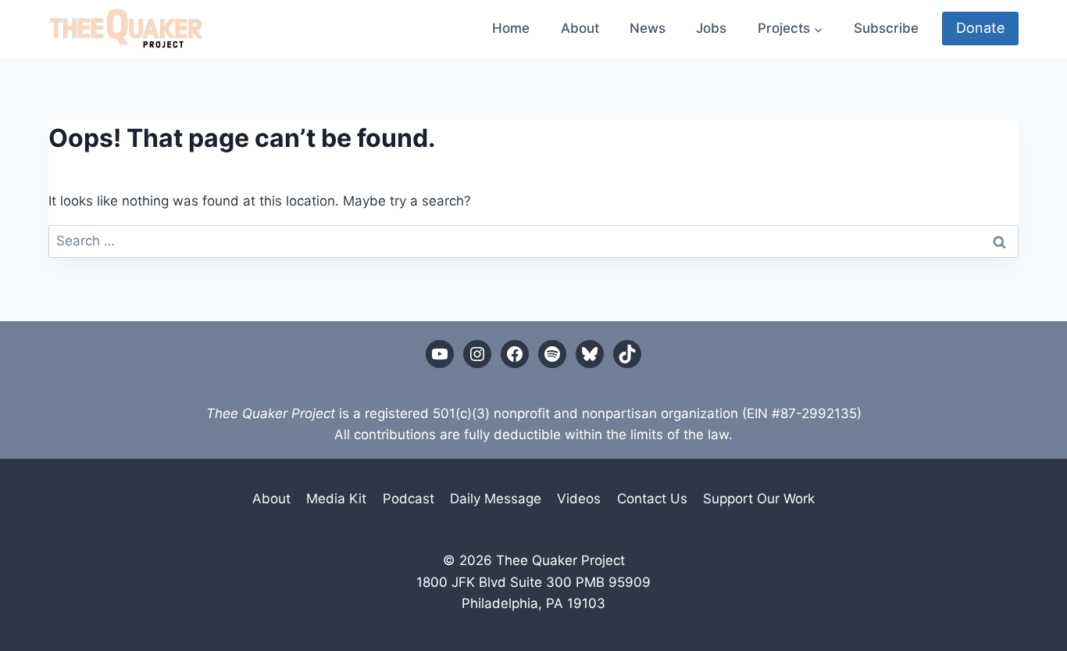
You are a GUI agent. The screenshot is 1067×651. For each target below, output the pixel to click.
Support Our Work (759, 498)
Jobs (711, 28)
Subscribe (886, 28)
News (648, 28)
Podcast (408, 498)
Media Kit (336, 498)
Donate (980, 28)
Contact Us (652, 498)
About (580, 28)
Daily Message (495, 498)
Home (511, 28)
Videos (579, 498)
